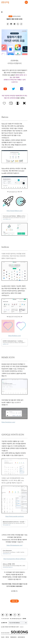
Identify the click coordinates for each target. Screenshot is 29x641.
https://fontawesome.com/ (14, 545)
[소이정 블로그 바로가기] (2, 614)
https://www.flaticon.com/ (14, 210)
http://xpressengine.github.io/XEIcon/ (14, 559)
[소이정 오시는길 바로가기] (18, 614)
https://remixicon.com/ (8, 422)
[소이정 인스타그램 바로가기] (14, 614)
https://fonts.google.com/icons (14, 516)
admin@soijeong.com (16, 618)
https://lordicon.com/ (14, 335)
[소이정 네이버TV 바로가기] (6, 614)
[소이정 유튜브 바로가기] (10, 614)
